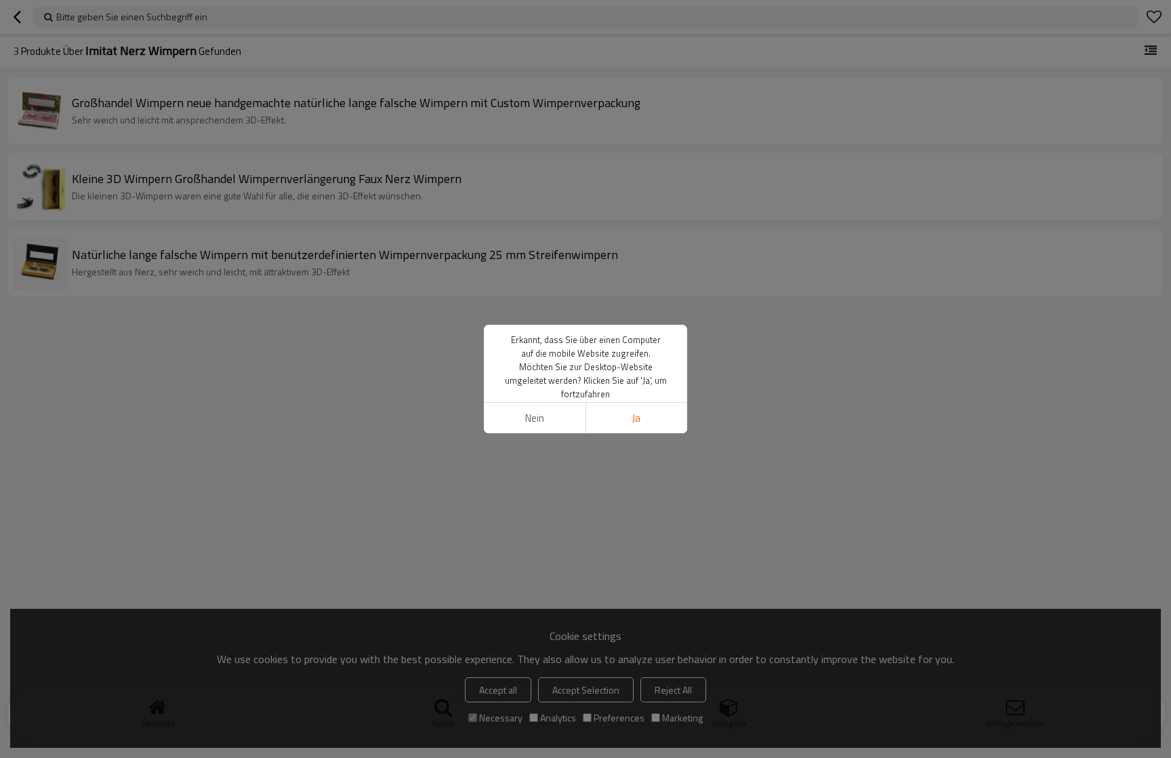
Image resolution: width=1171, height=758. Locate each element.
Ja (636, 418)
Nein (534, 418)
